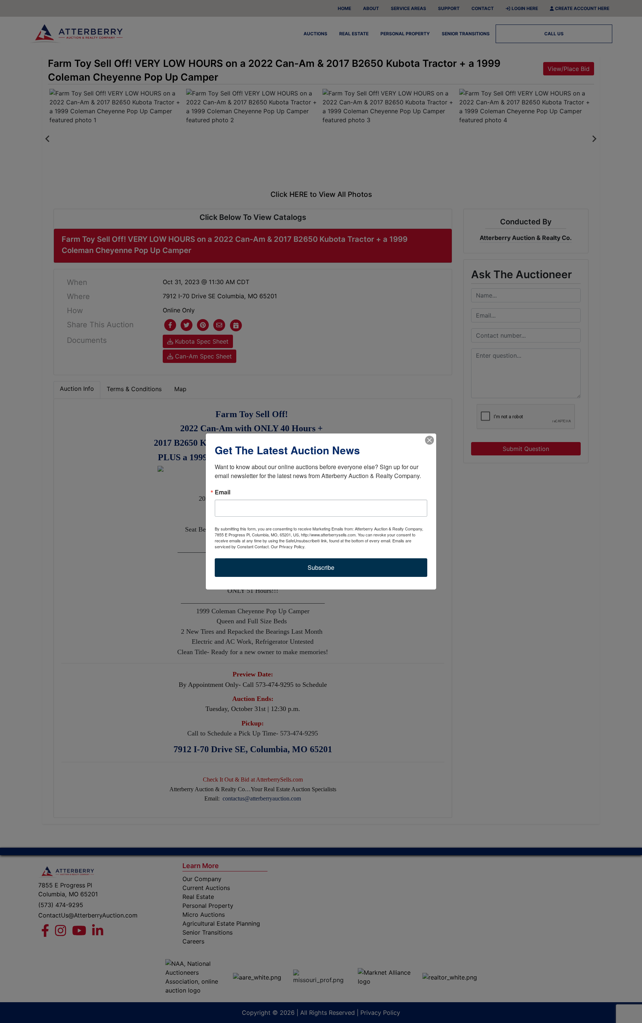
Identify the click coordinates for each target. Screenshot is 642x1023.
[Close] (429, 440)
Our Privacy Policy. (288, 546)
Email (222, 492)
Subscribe (321, 567)
